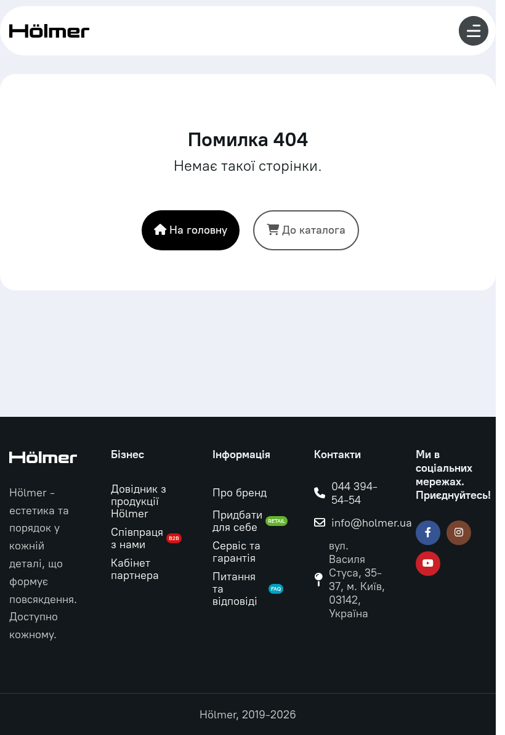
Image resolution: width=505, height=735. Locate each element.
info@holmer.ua (371, 523)
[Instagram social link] (458, 532)
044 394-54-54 (354, 493)
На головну (198, 230)
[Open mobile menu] (473, 30)
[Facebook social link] (428, 532)
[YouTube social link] (428, 563)
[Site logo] (49, 30)
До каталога (313, 230)
